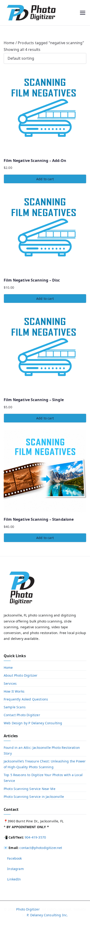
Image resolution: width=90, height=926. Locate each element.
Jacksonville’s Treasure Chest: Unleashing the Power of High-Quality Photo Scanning (45, 764)
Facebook (14, 858)
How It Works (14, 691)
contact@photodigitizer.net (40, 847)
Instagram (15, 869)
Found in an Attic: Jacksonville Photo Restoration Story (42, 750)
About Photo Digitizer (20, 675)
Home (9, 42)
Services (10, 683)
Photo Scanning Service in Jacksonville (34, 796)
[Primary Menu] (82, 12)
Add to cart (45, 179)
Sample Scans (15, 707)
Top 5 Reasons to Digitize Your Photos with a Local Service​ (43, 778)
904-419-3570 (35, 837)
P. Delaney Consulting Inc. (47, 915)
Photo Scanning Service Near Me (29, 789)
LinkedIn (13, 879)
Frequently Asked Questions (26, 699)
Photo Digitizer (27, 909)
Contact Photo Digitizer (22, 715)
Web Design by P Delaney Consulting (33, 723)
